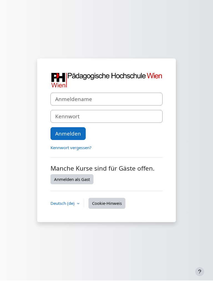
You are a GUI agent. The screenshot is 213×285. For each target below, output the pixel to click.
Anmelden (68, 133)
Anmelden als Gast (72, 179)
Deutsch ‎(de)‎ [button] (63, 203)
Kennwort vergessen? (71, 147)
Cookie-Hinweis (107, 203)
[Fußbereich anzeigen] (199, 271)
